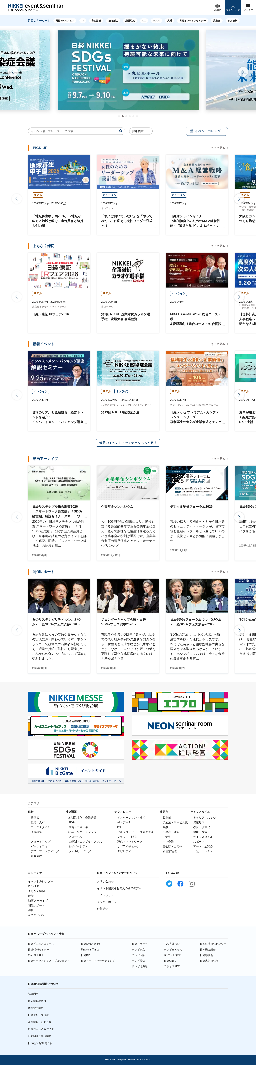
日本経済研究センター (213, 943)
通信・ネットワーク (129, 841)
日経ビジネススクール (41, 943)
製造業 (167, 817)
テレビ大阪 (138, 955)
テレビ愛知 (138, 960)
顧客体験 (36, 856)
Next (243, 72)
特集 (31, 910)
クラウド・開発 (127, 836)
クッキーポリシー (108, 901)
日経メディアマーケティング (98, 960)
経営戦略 (130, 20)
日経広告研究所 (209, 960)
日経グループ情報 (38, 1015)
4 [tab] (130, 116)
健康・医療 (200, 832)
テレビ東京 (138, 949)
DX (144, 20)
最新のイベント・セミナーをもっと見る (128, 442)
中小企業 (168, 841)
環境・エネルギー (79, 827)
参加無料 (232, 20)
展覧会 (216, 20)
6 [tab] (137, 116)
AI (83, 20)
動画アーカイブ (38, 900)
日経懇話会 (206, 955)
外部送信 (102, 908)
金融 (165, 827)
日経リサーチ (140, 943)
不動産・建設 (171, 832)
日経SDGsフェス (65, 20)
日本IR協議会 (208, 949)
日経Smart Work (90, 943)
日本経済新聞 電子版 (40, 1043)
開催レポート (36, 905)
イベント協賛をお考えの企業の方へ (119, 888)
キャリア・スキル (204, 817)
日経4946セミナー (38, 949)
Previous (13, 72)
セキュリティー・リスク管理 (135, 832)
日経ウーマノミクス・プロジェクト (49, 960)
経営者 (35, 817)
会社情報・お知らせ (39, 1022)
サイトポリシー (107, 895)
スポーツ (198, 841)
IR (32, 836)
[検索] (120, 131)
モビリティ (124, 851)
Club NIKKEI (35, 955)
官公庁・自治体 (172, 846)
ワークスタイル (40, 827)
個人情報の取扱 (37, 1001)
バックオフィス (40, 846)
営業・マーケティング (45, 851)
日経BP (85, 955)
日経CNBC (170, 960)
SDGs (156, 20)
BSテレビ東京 (172, 955)
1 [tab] (119, 116)
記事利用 (33, 993)
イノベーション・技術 (131, 817)
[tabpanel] (128, 70)
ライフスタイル (203, 836)
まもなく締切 (36, 891)
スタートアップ (40, 841)
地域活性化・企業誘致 (82, 817)
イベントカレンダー (40, 881)
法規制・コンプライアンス (85, 841)
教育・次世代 (201, 827)
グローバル (75, 836)
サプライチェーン (128, 846)
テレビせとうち (173, 949)
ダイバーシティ (78, 846)
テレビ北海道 (140, 966)
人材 (169, 20)
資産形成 (96, 20)
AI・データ (124, 822)
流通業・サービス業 (175, 822)
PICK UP (33, 886)
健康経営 (36, 832)
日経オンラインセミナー (192, 20)
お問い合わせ (105, 881)
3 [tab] (126, 116)
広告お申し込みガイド (41, 1029)
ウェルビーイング (79, 851)
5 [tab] (133, 116)
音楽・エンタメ (203, 851)
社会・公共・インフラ (82, 832)
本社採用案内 (36, 1008)
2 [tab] (123, 116)
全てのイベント (38, 915)
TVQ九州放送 (172, 943)
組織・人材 (38, 822)
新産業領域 (170, 851)
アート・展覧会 (203, 846)
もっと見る (218, 147)
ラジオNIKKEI (172, 966)
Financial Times (90, 949)
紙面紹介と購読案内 (39, 1036)
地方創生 (113, 20)
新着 (31, 895)
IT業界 (167, 836)
